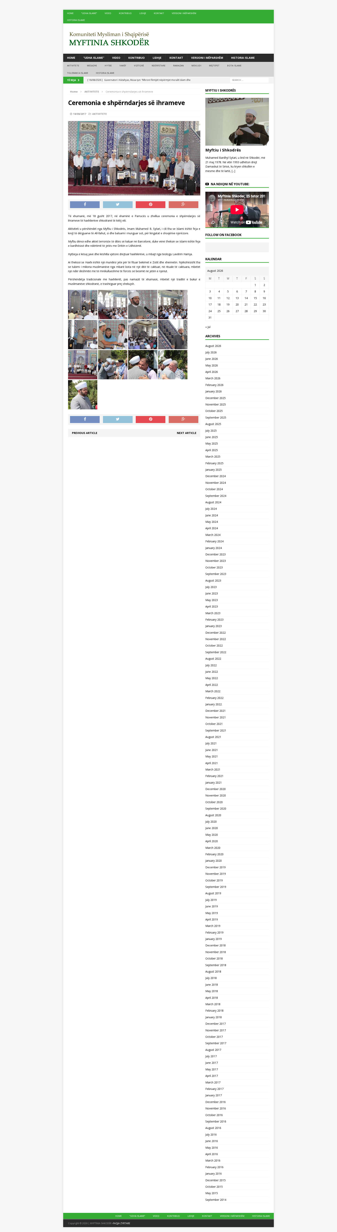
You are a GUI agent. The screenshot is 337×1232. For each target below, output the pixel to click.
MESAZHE (92, 65)
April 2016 (211, 1154)
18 (219, 304)
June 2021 (211, 750)
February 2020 (214, 854)
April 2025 (211, 450)
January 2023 (213, 626)
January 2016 (213, 1173)
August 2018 (213, 971)
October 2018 (214, 958)
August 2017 (213, 1050)
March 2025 (212, 456)
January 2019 (213, 939)
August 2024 (213, 502)
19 (228, 304)
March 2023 (212, 613)
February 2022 (214, 698)
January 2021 (213, 782)
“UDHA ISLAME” (89, 13)
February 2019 (214, 932)
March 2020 (212, 848)
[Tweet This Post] (118, 204)
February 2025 (214, 463)
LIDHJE (142, 13)
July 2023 (211, 587)
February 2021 (214, 776)
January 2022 (213, 704)
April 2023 (211, 606)
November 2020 (215, 795)
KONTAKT (159, 13)
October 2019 (214, 880)
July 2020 (211, 821)
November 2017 (215, 1030)
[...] (233, 171)
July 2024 (211, 508)
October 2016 (214, 1115)
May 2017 (211, 1069)
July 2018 (211, 978)
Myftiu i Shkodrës (223, 150)
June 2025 (211, 437)
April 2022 (211, 685)
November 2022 (215, 639)
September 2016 (215, 1121)
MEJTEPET (214, 65)
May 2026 (211, 365)
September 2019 (215, 887)
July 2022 (211, 665)
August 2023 (213, 580)
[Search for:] (249, 80)
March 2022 (212, 691)
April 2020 (211, 841)
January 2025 (213, 469)
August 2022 (213, 658)
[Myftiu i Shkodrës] (237, 143)
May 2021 (211, 756)
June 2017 (211, 1063)
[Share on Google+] (183, 204)
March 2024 (212, 535)
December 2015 (215, 1180)
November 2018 (215, 952)
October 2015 (214, 1186)
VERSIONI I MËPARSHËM (184, 13)
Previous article (84, 433)
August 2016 (213, 1128)
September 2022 (215, 652)
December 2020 (215, 789)
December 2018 (215, 945)
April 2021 (211, 763)
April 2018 (211, 997)
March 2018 (212, 1004)
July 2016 (211, 1134)
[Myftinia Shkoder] (168, 38)
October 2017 (214, 1037)
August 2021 (213, 737)
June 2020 (211, 828)
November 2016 (215, 1108)
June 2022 (211, 671)
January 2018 (213, 1017)
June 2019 (211, 906)
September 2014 (215, 1200)
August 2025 (213, 424)
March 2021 (212, 769)
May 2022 (211, 678)
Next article (186, 433)
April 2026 (211, 372)
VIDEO (108, 13)
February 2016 (214, 1167)
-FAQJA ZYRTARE (121, 1223)
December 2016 (215, 1102)
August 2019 (213, 893)
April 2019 (211, 919)
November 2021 (215, 717)
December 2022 (215, 632)
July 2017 (211, 1056)
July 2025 (211, 430)
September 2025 (215, 417)
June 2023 (211, 593)
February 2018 (214, 1010)
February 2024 (214, 541)
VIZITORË (139, 65)
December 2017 (215, 1023)
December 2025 (215, 398)
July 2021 (211, 743)
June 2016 (211, 1141)
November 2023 (215, 561)
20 (237, 304)
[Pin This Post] (150, 204)
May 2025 (211, 443)
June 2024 (211, 515)
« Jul (207, 327)
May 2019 (211, 913)
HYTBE (108, 65)
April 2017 (211, 1076)
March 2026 (212, 378)
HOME (70, 13)
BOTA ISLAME (234, 65)
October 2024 (214, 489)
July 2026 (211, 352)
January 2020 (213, 860)
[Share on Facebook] (85, 204)
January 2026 (213, 391)
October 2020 (214, 802)
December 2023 (215, 554)
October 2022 (214, 645)
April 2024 (211, 528)
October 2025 (214, 411)
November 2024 (215, 483)
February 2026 (214, 385)
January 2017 (213, 1095)
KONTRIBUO (125, 13)
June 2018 (211, 984)
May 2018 (211, 991)
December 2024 (215, 476)
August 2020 (213, 815)
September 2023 (215, 574)
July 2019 (211, 900)
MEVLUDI (196, 65)
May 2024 (211, 522)
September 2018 (215, 965)
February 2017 (214, 1089)
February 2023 (214, 619)
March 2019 (212, 926)
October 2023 (214, 567)
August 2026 (213, 346)
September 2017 (215, 1043)
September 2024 (215, 496)
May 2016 (211, 1147)
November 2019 (215, 874)
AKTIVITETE (73, 65)
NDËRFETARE (158, 65)
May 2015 (211, 1193)
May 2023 (211, 600)
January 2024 (213, 548)
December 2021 (215, 711)
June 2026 (211, 359)
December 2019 (215, 867)
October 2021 (214, 724)
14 (246, 298)
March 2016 (212, 1160)
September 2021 (215, 730)
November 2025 (215, 404)
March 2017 (212, 1082)
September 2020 (215, 808)
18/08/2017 (79, 114)
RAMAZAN (178, 65)
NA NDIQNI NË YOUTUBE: (230, 184)
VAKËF (123, 65)
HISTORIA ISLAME (76, 20)
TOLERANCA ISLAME (77, 72)
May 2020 (211, 834)
